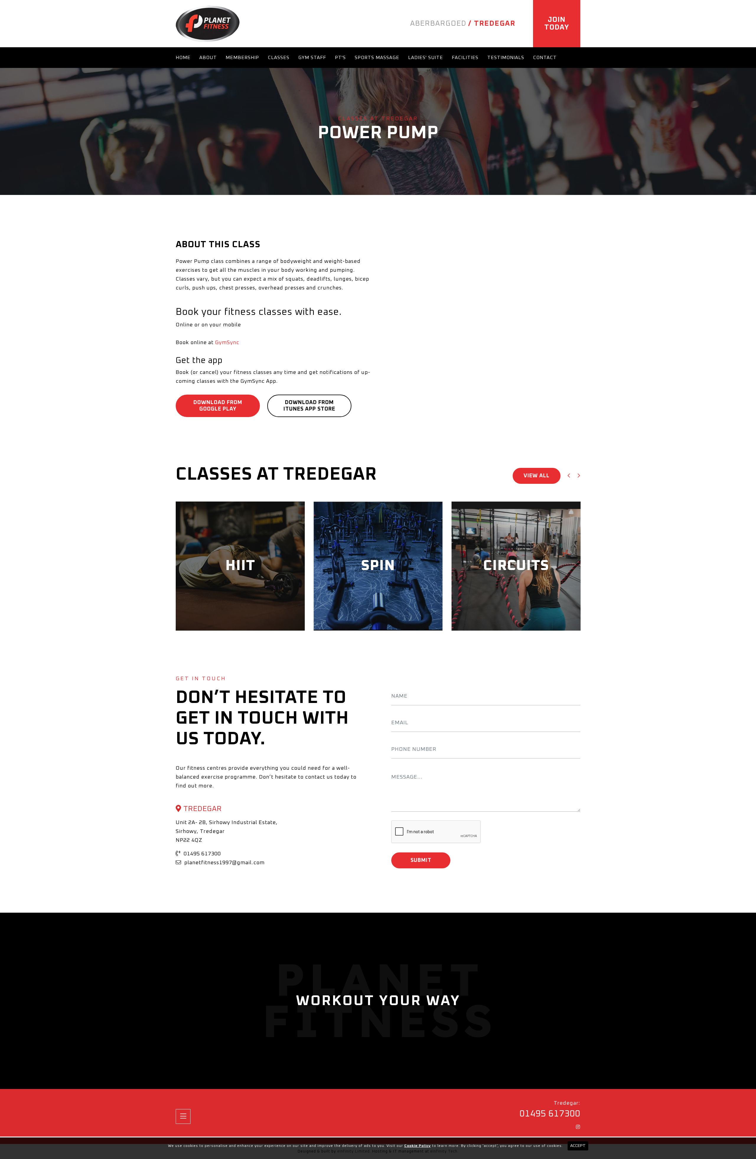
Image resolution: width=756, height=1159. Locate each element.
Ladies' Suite (425, 57)
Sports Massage (377, 57)
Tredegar (494, 23)
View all (537, 475)
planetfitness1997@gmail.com (224, 862)
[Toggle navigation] (183, 1116)
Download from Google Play (217, 406)
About (208, 57)
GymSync (227, 342)
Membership (242, 57)
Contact (545, 57)
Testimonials (505, 57)
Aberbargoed (438, 23)
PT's (340, 57)
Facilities (465, 57)
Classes (278, 57)
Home (183, 57)
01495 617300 (201, 854)
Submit (420, 860)
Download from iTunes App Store (309, 406)
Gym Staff (312, 57)
